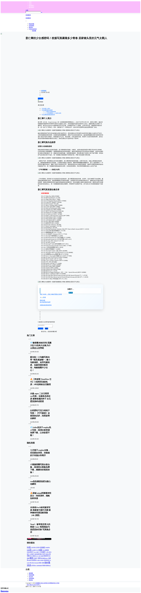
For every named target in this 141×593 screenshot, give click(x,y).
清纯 (39, 558)
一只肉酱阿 (42, 552)
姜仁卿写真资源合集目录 (48, 114)
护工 (31, 556)
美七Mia (32, 562)
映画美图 (31, 575)
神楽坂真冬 (47, 560)
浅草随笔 (43, 90)
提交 (46, 328)
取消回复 (40, 328)
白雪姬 (38, 560)
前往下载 (40, 98)
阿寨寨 (44, 565)
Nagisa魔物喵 (45, 550)
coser (42, 547)
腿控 (40, 562)
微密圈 (31, 573)
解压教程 (31, 7)
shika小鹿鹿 (36, 552)
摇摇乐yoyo (35, 556)
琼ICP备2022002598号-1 (33, 584)
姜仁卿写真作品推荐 (47, 110)
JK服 (40, 550)
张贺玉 (47, 554)
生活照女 (34, 560)
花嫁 (43, 562)
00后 (29, 547)
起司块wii (33, 565)
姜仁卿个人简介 (46, 108)
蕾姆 (46, 563)
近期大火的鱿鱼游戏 (51, 111)
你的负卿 (36, 554)
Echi (37, 550)
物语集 (31, 580)
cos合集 (34, 550)
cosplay (47, 547)
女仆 (43, 554)
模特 (31, 558)
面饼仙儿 (48, 565)
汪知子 (36, 558)
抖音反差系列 (33, 29)
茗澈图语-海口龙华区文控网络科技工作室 (47, 583)
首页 (30, 2)
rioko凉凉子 (30, 552)
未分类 (31, 576)
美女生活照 (36, 562)
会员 (30, 4)
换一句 (70, 292)
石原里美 (42, 560)
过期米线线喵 (39, 565)
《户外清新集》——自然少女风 (53, 113)
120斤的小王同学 (35, 547)
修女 (40, 554)
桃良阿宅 (46, 556)
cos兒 (29, 550)
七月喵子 (32, 554)
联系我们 (31, 5)
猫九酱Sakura (44, 558)
